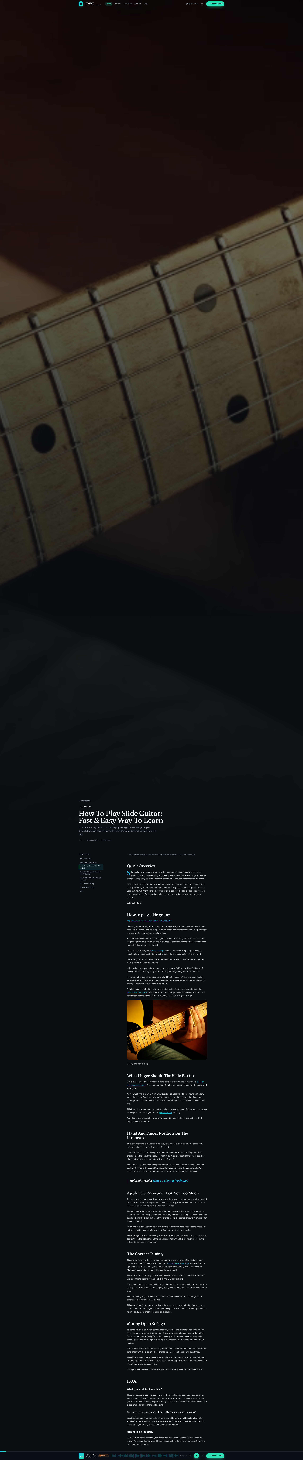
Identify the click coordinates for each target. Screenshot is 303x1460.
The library (86, 801)
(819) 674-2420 (192, 4)
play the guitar (165, 1112)
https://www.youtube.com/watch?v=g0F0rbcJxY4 (149, 921)
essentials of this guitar (137, 992)
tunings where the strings (178, 1263)
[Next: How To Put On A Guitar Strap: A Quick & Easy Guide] (202, 1456)
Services (117, 4)
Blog (145, 4)
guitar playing (157, 950)
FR (202, 4)
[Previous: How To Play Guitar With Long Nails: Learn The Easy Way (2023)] (190, 1456)
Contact (138, 4)
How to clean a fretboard (170, 1180)
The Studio (128, 4)
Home (109, 4)
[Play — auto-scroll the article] (196, 1455)
